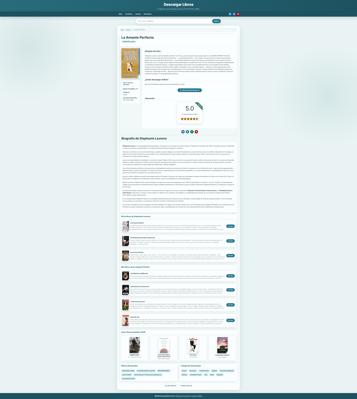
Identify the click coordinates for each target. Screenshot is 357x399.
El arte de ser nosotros (222, 355)
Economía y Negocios (227, 370)
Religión (214, 370)
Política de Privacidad (183, 396)
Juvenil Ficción (204, 370)
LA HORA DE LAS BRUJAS (139, 273)
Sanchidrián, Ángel (128, 370)
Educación (193, 370)
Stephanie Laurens (129, 41)
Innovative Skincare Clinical (146, 370)
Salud (212, 374)
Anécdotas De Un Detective (139, 286)
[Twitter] (230, 14)
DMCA (200, 396)
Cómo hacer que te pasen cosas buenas (163, 355)
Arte (206, 374)
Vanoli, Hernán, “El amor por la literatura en (147, 374)
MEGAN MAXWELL (164, 370)
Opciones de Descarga (189, 90)
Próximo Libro (185, 386)
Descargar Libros (178, 4)
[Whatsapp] (192, 131)
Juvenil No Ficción (196, 374)
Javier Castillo (126, 374)
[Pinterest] (238, 14)
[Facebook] (234, 14)
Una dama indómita (137, 223)
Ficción (128, 29)
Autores (138, 14)
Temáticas (128, 14)
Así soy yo (193, 355)
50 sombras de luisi (128, 378)
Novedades (148, 14)
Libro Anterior (171, 386)
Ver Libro (230, 226)
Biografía (220, 374)
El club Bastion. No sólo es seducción (142, 238)
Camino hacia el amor (137, 301)
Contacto (194, 396)
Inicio (120, 14)
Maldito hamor (134, 355)
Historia (184, 374)
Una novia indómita (136, 252)
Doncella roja (134, 317)
